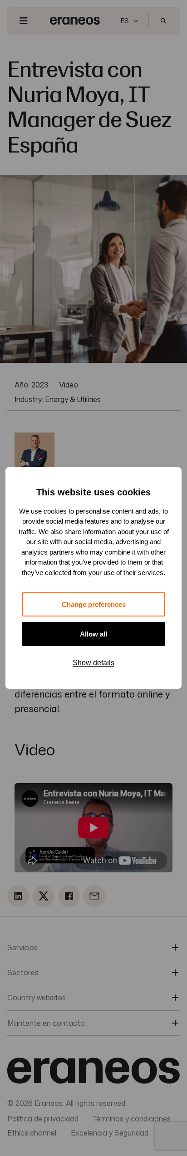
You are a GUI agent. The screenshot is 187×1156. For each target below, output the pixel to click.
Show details (93, 663)
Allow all (93, 634)
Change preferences (94, 604)
